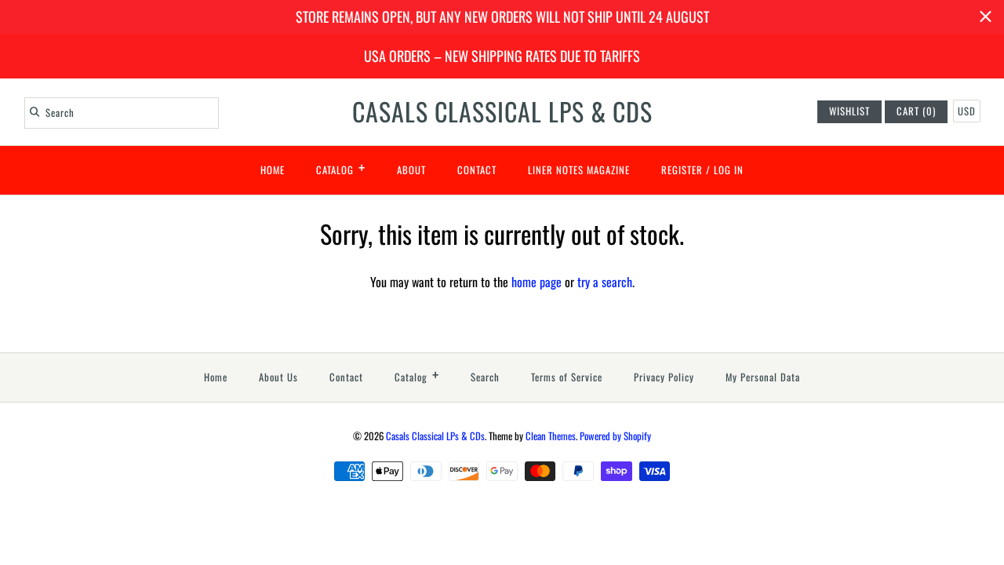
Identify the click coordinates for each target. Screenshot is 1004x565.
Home (272, 169)
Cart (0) (916, 111)
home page (536, 281)
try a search (604, 281)
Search (485, 377)
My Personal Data (763, 377)
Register (682, 169)
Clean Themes (551, 435)
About (411, 169)
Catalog (341, 167)
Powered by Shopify (615, 435)
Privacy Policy (664, 377)
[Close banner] (985, 16)
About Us (278, 377)
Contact (477, 169)
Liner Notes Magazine (579, 169)
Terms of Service (566, 377)
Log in (729, 169)
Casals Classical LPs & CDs (435, 435)
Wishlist (849, 111)
